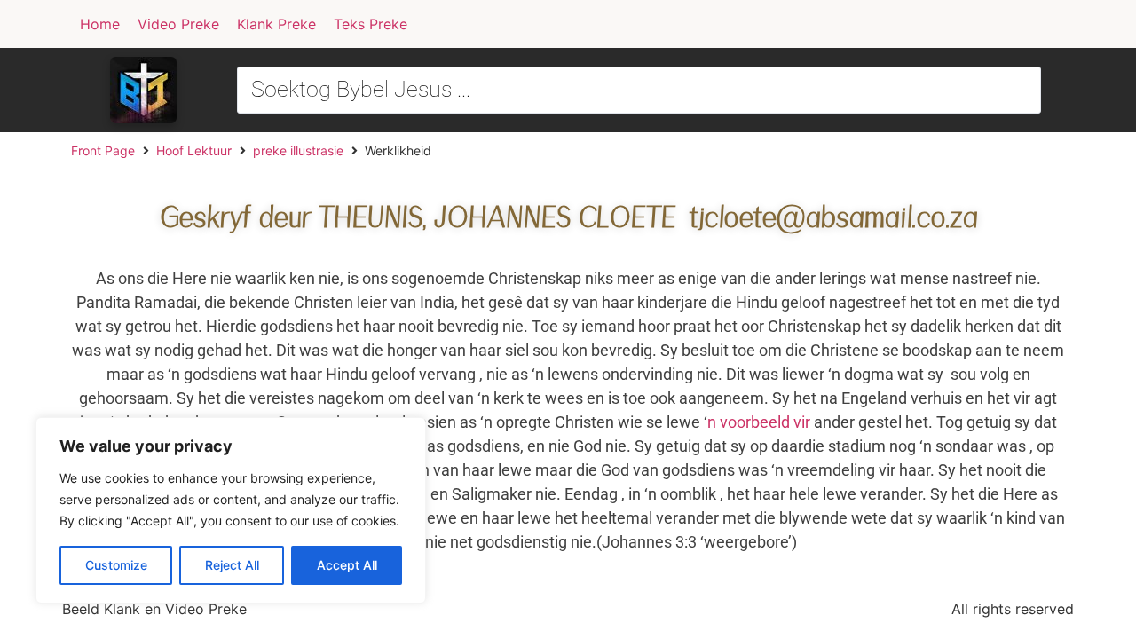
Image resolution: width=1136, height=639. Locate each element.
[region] (231, 510)
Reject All (232, 564)
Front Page (103, 150)
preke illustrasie (298, 150)
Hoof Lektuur (194, 150)
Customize (116, 564)
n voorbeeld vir (758, 422)
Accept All (347, 564)
